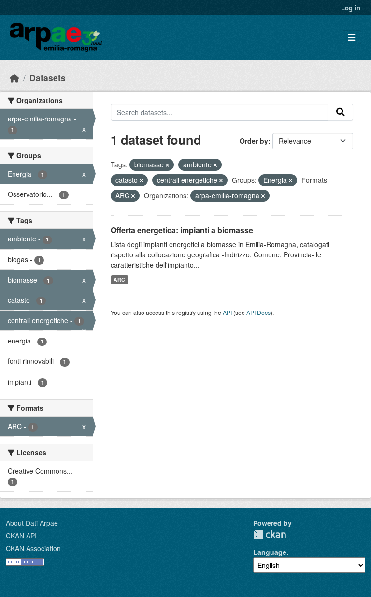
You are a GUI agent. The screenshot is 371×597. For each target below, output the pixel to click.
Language (269, 552)
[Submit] (340, 112)
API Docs (258, 312)
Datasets (47, 78)
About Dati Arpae (32, 523)
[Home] (14, 78)
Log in (350, 7)
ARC (119, 279)
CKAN (269, 534)
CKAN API (21, 535)
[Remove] (167, 165)
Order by (254, 141)
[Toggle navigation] (351, 37)
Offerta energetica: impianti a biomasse (182, 230)
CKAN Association (33, 548)
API (227, 312)
